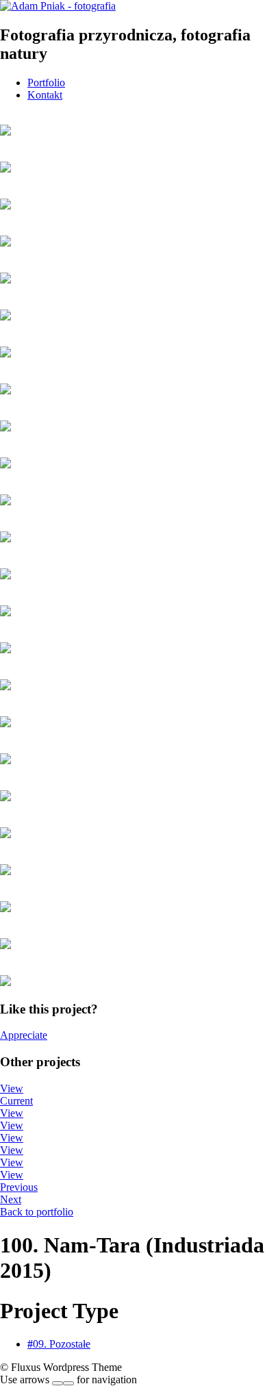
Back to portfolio (36, 1212)
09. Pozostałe (58, 1344)
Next (10, 1199)
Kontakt (44, 95)
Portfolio (46, 82)
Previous (19, 1187)
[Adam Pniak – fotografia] (58, 6)
